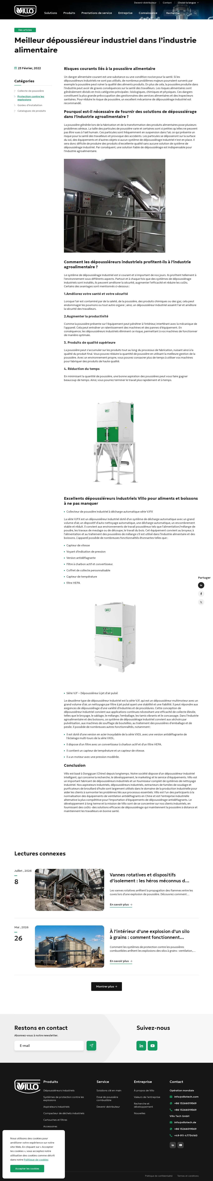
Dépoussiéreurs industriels (59, 1090)
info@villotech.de (185, 1122)
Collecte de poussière (30, 90)
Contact (167, 2)
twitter (201, 602)
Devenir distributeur (145, 2)
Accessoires (50, 1126)
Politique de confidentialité (158, 1175)
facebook (201, 594)
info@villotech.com (203, 1173)
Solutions (50, 13)
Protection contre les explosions (30, 98)
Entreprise (125, 13)
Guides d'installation (29, 105)
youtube (152, 1046)
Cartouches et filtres (55, 1119)
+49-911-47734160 (185, 1135)
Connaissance (148, 13)
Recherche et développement (143, 1105)
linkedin (201, 585)
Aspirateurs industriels (56, 1106)
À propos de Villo (144, 1090)
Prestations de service (96, 13)
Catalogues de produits (31, 110)
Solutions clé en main (109, 1090)
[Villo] (25, 10)
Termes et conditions (188, 1175)
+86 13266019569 (185, 1103)
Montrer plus (105, 986)
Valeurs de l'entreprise (147, 1097)
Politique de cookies (36, 1159)
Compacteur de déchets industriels (63, 1113)
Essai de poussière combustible (107, 1098)
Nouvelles (139, 1113)
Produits (69, 13)
